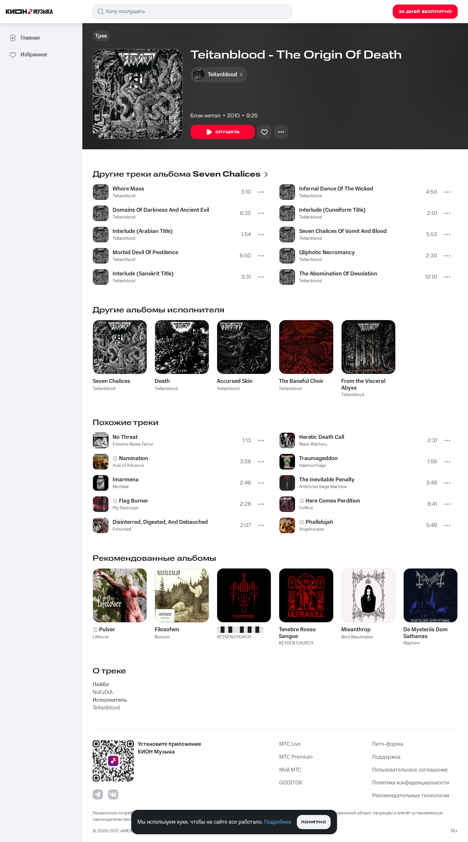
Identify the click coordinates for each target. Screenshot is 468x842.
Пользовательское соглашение (410, 770)
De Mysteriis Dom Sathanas (425, 632)
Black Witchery (313, 444)
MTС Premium (296, 757)
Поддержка (386, 757)
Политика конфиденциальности (410, 783)
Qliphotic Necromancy (327, 252)
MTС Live (290, 744)
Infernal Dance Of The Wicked (336, 189)
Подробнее (277, 822)
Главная (30, 38)
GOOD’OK (290, 783)
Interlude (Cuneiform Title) (332, 210)
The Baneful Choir (301, 381)
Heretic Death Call (321, 437)
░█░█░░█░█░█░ (240, 629)
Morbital (120, 487)
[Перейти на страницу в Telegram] (98, 794)
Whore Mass (128, 189)
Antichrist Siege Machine (323, 487)
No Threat (125, 437)
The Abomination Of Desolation (338, 274)
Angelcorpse (311, 529)
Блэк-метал (205, 116)
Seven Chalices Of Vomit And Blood (343, 231)
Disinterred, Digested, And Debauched (160, 522)
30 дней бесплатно (425, 11)
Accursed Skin (234, 381)
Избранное (34, 55)
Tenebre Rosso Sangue (297, 632)
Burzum (162, 637)
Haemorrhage (312, 465)
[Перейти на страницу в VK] (113, 794)
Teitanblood (124, 196)
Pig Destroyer (126, 508)
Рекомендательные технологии (410, 796)
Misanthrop (356, 629)
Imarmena (126, 480)
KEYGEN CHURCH (234, 637)
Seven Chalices (111, 381)
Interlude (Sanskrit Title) (143, 274)
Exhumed (122, 529)
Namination (133, 458)
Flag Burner (133, 501)
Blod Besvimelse (357, 637)
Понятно (313, 822)
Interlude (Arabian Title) (143, 231)
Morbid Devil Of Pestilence (145, 252)
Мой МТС (290, 770)
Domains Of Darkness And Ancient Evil (161, 210)
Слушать (228, 132)
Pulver (107, 629)
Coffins (306, 508)
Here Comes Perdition (333, 501)
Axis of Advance (128, 465)
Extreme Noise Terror (133, 444)
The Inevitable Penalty (326, 480)
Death (162, 381)
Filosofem (167, 629)
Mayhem (411, 643)
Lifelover (101, 637)
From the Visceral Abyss (363, 384)
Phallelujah (319, 522)
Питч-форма (387, 744)
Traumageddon (318, 458)
